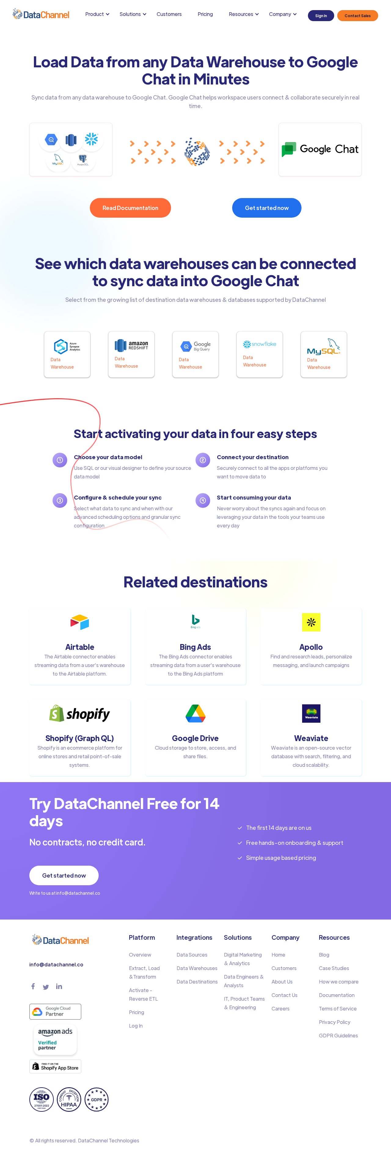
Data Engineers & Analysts (244, 980)
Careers (281, 1008)
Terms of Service (338, 1008)
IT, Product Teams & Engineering (244, 1002)
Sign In (321, 15)
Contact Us (285, 995)
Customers (169, 14)
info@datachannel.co (56, 964)
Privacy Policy (334, 1022)
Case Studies (334, 968)
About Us (282, 981)
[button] (99, 14)
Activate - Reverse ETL (143, 994)
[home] (40, 14)
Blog (324, 954)
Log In (136, 1025)
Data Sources (192, 954)
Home (278, 954)
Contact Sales (358, 15)
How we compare (339, 981)
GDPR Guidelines (338, 1035)
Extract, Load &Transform (144, 972)
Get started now (267, 207)
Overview (140, 954)
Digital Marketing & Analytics (243, 958)
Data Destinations (197, 981)
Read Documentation (130, 207)
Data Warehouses (197, 968)
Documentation (337, 995)
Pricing (205, 14)
